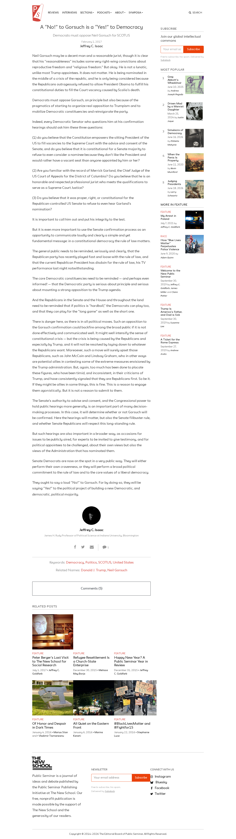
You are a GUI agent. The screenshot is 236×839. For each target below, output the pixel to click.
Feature (38, 653)
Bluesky (161, 782)
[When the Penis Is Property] (194, 162)
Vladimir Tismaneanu (51, 736)
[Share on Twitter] (83, 547)
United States (123, 562)
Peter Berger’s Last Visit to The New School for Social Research (50, 661)
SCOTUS (104, 562)
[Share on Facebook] (75, 547)
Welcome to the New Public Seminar (170, 274)
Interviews (69, 12)
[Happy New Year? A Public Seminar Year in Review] (135, 631)
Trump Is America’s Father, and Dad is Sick (171, 312)
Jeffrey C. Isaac (91, 46)
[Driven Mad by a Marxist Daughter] (194, 111)
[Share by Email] (92, 547)
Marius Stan (61, 732)
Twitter (160, 793)
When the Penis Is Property (174, 157)
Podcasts (103, 12)
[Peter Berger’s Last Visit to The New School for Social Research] (53, 631)
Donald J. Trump (93, 570)
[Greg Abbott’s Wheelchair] (194, 85)
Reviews (53, 12)
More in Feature (174, 205)
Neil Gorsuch (117, 570)
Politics (91, 562)
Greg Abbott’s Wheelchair (174, 80)
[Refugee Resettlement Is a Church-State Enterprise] (94, 631)
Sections (86, 12)
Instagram (162, 776)
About (119, 12)
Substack (165, 60)
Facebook (161, 788)
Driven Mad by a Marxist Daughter (176, 107)
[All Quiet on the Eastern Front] (94, 697)
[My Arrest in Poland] (194, 220)
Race (164, 236)
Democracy (75, 562)
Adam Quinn (167, 257)
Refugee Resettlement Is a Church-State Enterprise (91, 661)
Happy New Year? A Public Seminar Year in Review (131, 661)
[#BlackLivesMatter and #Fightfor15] (135, 697)
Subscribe (193, 49)
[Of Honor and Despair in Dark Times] (53, 697)
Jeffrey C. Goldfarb (170, 227)
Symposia (135, 12)
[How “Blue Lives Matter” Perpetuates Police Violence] (194, 244)
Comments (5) (91, 588)
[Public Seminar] (38, 13)
